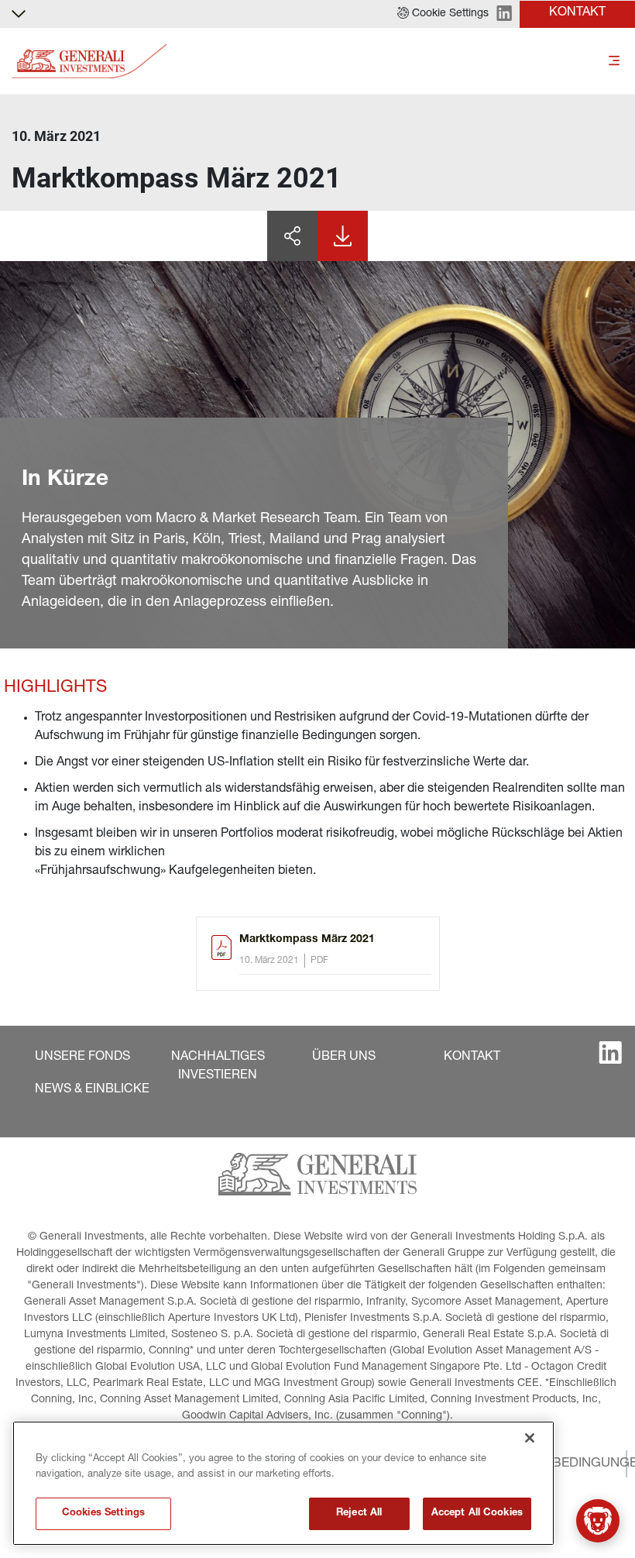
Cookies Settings (103, 1513)
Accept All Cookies (477, 1513)
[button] (443, 14)
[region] (283, 1483)
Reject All (359, 1513)
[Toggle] (614, 61)
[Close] (530, 1438)
